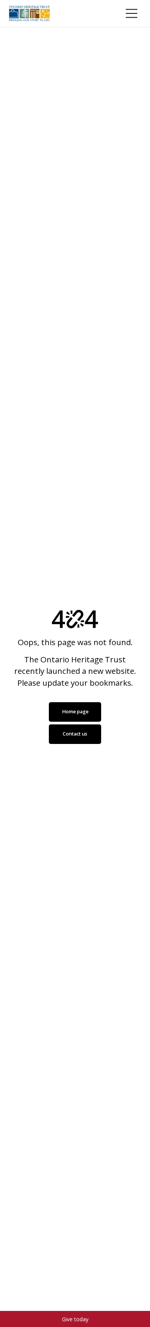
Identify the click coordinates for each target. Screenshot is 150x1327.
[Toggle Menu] (131, 13)
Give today (75, 1319)
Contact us (75, 734)
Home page (75, 711)
